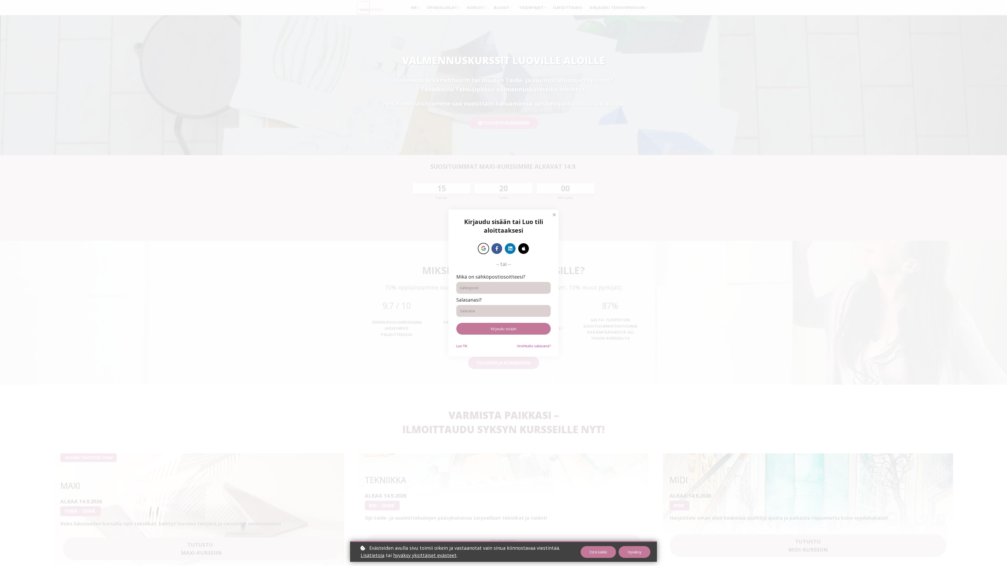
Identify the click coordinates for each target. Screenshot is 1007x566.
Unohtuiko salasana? (534, 346)
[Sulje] (554, 214)
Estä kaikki (598, 551)
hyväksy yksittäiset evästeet (425, 555)
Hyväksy (634, 551)
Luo (461, 346)
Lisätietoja (372, 555)
